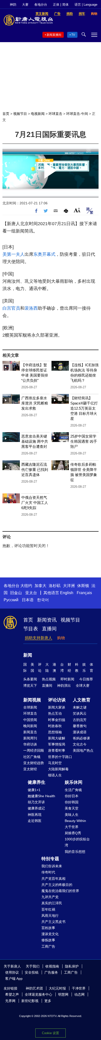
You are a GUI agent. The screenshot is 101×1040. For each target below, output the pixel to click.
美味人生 (71, 815)
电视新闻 (38, 114)
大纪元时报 (57, 988)
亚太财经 (30, 769)
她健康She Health (41, 796)
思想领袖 (55, 732)
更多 (47, 1001)
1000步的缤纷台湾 (77, 842)
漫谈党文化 (50, 934)
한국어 (43, 600)
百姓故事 (48, 928)
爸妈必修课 (81, 738)
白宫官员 (11, 308)
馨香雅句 (80, 726)
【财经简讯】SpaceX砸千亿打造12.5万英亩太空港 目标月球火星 (84, 408)
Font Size (77, 210)
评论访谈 (57, 699)
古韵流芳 (80, 720)
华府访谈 (30, 744)
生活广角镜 (73, 790)
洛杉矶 (55, 586)
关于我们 (32, 966)
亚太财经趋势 (33, 763)
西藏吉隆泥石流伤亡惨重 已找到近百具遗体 (34, 469)
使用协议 (12, 972)
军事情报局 (56, 744)
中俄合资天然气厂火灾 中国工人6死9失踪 (34, 502)
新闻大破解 (56, 738)
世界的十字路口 (60, 757)
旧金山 (16, 593)
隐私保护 (72, 966)
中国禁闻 (30, 720)
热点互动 (55, 713)
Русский (11, 600)
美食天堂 (71, 808)
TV (73, 35)
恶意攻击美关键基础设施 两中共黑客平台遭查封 (34, 441)
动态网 (79, 994)
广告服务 (51, 972)
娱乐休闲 (73, 782)
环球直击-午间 (77, 114)
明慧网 (63, 994)
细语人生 (55, 775)
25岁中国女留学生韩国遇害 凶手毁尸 (83, 441)
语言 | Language (86, 4)
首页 (5, 114)
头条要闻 (30, 679)
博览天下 (30, 685)
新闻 (27, 655)
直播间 (49, 628)
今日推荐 (86, 679)
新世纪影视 (29, 1001)
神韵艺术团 (34, 988)
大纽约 (26, 586)
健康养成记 (36, 808)
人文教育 (81, 699)
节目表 (30, 628)
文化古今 (80, 744)
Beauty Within (75, 821)
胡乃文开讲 (36, 802)
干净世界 (79, 988)
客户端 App (14, 978)
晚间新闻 (30, 726)
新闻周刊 (30, 738)
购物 (61, 638)
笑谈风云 (80, 713)
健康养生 (36, 782)
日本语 (28, 600)
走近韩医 (34, 821)
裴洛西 (31, 308)
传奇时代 (48, 872)
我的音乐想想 (75, 852)
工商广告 (48, 946)
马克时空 (55, 763)
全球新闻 (30, 707)
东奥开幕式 (44, 254)
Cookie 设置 (50, 1033)
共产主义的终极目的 (56, 885)
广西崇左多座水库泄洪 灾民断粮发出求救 (34, 403)
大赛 (25, 4)
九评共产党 (50, 897)
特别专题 (50, 858)
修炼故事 (48, 940)
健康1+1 (34, 790)
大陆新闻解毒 (58, 769)
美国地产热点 (83, 750)
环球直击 (55, 114)
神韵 (13, 4)
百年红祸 (48, 909)
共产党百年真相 (53, 879)
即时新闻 (67, 679)
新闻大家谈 (56, 707)
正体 (56, 4)
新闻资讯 (47, 620)
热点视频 (49, 679)
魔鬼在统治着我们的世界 (60, 891)
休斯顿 (83, 586)
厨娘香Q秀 (73, 833)
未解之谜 (80, 707)
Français (84, 593)
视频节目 (20, 114)
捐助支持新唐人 (38, 638)
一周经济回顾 (33, 750)
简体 (65, 4)
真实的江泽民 (51, 903)
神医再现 (34, 815)
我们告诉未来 (51, 866)
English (66, 593)
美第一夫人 (13, 254)
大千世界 (71, 827)
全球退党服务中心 (38, 994)
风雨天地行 (50, 916)
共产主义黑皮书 (53, 922)
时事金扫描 (56, 720)
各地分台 (40, 4)
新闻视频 (32, 699)
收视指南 (52, 966)
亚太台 (31, 593)
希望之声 (12, 994)
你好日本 (71, 796)
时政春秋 (55, 726)
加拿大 (40, 586)
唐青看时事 (56, 750)
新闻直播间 (54, 35)
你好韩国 (71, 802)
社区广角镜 (31, 757)
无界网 (10, 1001)
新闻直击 (30, 732)
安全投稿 (31, 972)
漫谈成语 (80, 732)
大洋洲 (69, 586)
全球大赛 (82, 685)
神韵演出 (64, 685)
